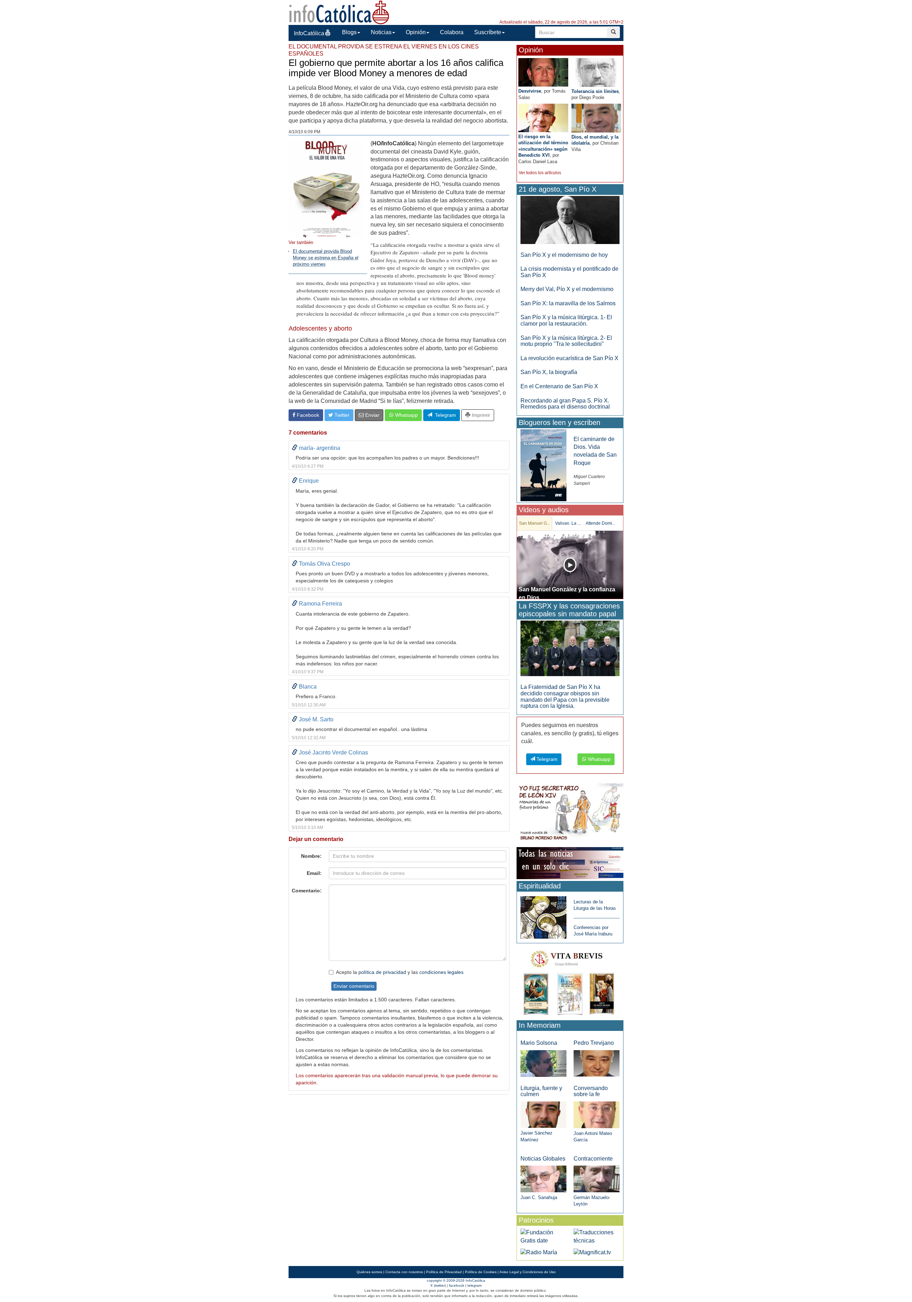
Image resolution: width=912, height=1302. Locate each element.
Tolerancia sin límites (595, 91)
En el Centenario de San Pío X (559, 386)
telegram (474, 1285)
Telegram (444, 415)
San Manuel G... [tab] (534, 523)
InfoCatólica (309, 33)
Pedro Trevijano (594, 1043)
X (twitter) (438, 1285)
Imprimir (480, 415)
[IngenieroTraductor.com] (597, 1236)
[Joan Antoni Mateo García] (597, 1114)
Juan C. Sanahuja (538, 1197)
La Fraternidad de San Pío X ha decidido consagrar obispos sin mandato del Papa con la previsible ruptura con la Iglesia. (565, 696)
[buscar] (613, 32)
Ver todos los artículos (540, 172)
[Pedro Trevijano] (597, 1063)
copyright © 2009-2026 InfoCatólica (456, 1280)
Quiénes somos (369, 1272)
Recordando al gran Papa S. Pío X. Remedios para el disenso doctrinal (565, 404)
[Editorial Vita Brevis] (570, 981)
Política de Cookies (481, 1272)
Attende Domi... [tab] (600, 523)
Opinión (416, 32)
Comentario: (307, 890)
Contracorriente (593, 1159)
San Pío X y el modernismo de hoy (564, 255)
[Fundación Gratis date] (543, 1236)
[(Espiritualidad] (543, 915)
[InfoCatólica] (339, 12)
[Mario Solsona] (543, 1063)
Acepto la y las (399, 972)
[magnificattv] (592, 1252)
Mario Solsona (538, 1043)
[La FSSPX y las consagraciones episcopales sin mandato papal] (570, 648)
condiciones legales (441, 972)
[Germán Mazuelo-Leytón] (597, 1178)
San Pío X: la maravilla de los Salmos (568, 303)
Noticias (381, 32)
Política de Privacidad (444, 1272)
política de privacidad (382, 972)
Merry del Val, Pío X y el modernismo (566, 289)
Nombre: (311, 856)
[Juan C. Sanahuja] (543, 1178)
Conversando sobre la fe (591, 1091)
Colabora (451, 32)
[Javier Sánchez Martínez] (543, 1114)
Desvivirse (529, 91)
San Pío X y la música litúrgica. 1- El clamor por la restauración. (566, 320)
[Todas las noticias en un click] (570, 863)
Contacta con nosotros (404, 1272)
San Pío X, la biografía (548, 372)
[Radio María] (538, 1252)
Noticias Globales (542, 1159)
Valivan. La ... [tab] (568, 523)
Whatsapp (406, 415)
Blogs (349, 32)
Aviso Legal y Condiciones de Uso (527, 1272)
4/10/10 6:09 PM (304, 131)
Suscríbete (487, 32)
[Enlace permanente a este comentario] (294, 448)
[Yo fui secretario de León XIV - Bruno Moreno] (570, 813)
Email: (314, 873)
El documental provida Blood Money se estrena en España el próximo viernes (325, 258)
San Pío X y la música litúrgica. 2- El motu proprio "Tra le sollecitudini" (566, 341)
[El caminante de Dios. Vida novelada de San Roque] (543, 464)
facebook (456, 1285)
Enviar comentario (353, 986)
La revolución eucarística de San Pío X (569, 358)
